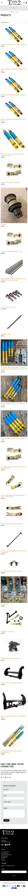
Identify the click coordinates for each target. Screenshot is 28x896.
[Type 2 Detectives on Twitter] (8, 778)
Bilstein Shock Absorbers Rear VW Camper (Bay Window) (13, 95)
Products (17, 12)
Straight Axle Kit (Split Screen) (7, 631)
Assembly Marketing (21, 883)
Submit (6, 820)
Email (5, 795)
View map (3, 860)
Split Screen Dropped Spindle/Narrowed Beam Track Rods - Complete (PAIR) (14, 551)
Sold (16, 8)
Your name (6, 789)
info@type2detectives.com (6, 842)
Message (5, 808)
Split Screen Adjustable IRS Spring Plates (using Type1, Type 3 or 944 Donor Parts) (13, 496)
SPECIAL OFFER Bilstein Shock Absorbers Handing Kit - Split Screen (14, 439)
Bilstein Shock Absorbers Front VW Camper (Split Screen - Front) (13, 69)
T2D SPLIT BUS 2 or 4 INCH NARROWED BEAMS (11, 683)
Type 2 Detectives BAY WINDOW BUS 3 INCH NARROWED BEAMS (13, 716)
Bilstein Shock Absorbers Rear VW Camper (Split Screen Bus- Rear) (13, 120)
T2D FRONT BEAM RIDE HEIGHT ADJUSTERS (10, 658)
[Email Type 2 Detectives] (1, 778)
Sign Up (14, 875)
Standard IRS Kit (4, 604)
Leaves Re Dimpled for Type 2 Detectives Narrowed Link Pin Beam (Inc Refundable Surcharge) (13, 279)
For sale (12, 8)
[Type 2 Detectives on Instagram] (5, 778)
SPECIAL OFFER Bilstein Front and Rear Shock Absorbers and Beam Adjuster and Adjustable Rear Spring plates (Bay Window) (14, 369)
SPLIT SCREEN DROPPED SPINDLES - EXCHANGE (11, 571)
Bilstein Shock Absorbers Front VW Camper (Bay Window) (13, 44)
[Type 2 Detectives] (14, 2)
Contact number (7, 802)
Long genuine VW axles (6, 334)
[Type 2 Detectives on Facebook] (3, 778)
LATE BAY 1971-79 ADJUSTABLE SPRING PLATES (11, 251)
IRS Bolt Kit (3, 224)
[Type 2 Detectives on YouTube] (10, 778)
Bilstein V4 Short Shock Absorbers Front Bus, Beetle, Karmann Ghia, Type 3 (12, 154)
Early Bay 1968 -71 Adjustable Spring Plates (10, 182)
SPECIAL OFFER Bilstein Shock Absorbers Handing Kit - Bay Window (14, 404)
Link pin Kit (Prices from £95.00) (8, 307)
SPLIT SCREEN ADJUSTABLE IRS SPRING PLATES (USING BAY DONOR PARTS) (13, 467)
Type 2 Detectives (9, 883)
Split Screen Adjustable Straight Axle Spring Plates (12, 524)
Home (10, 12)
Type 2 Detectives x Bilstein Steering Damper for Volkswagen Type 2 (11, 751)
